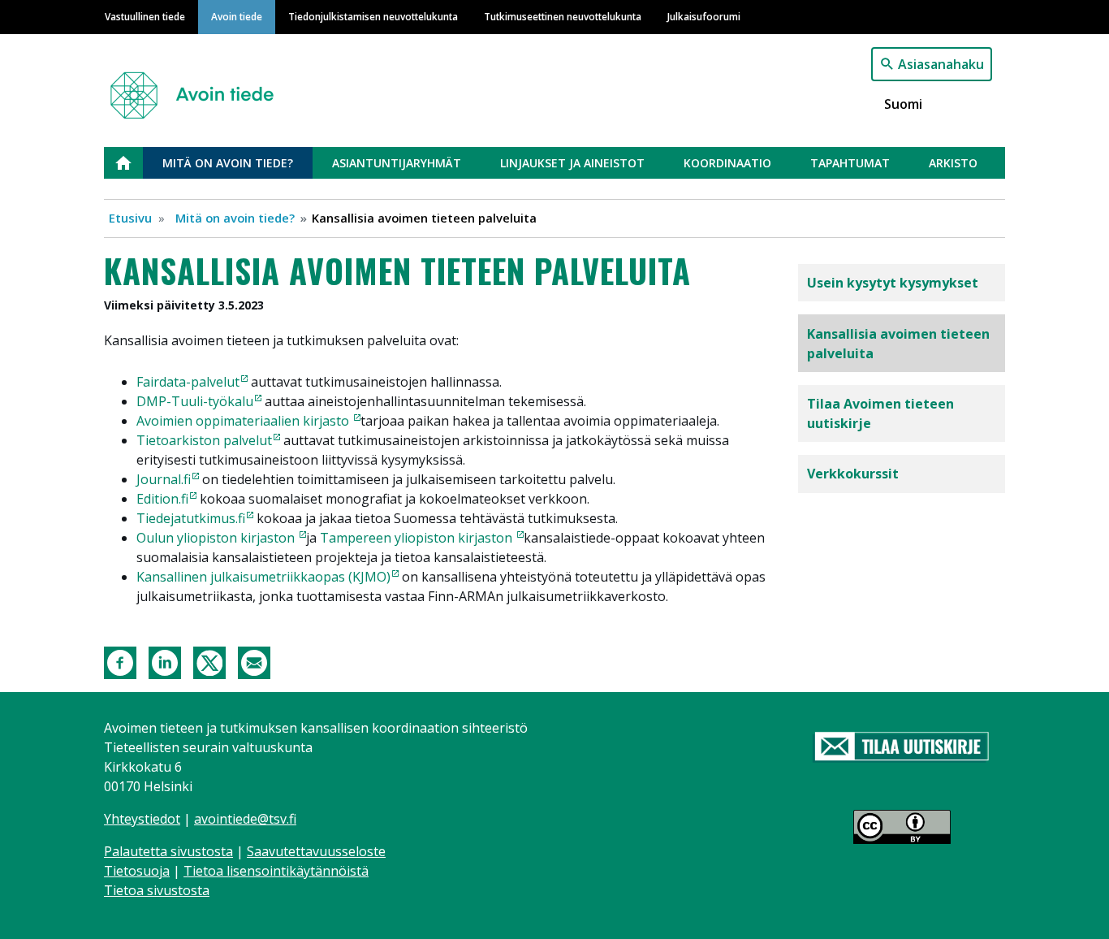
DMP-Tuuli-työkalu (194, 401)
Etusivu (133, 163)
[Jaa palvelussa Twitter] (209, 661)
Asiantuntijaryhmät (396, 163)
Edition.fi (162, 499)
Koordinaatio (727, 163)
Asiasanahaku (941, 64)
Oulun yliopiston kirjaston (217, 538)
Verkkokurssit (853, 473)
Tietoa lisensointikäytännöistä (276, 871)
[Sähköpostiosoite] (254, 661)
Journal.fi (163, 479)
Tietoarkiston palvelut (204, 440)
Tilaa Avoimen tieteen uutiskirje (880, 413)
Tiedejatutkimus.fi (190, 518)
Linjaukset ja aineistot (572, 163)
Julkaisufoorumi (703, 16)
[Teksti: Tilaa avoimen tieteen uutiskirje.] (901, 747)
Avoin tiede (236, 16)
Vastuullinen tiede (145, 16)
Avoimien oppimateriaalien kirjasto (244, 421)
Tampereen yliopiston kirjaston (418, 538)
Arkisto (953, 163)
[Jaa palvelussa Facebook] (120, 661)
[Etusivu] (198, 88)
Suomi (903, 104)
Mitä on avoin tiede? (227, 163)
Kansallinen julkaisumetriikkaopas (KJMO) (263, 577)
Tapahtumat (850, 163)
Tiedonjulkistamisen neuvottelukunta (373, 16)
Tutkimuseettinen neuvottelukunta (562, 16)
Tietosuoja (137, 871)
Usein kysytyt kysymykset (892, 283)
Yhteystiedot (142, 819)
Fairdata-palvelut (187, 382)
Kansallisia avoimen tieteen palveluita (898, 343)
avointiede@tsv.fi (245, 819)
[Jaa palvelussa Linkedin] (165, 661)
